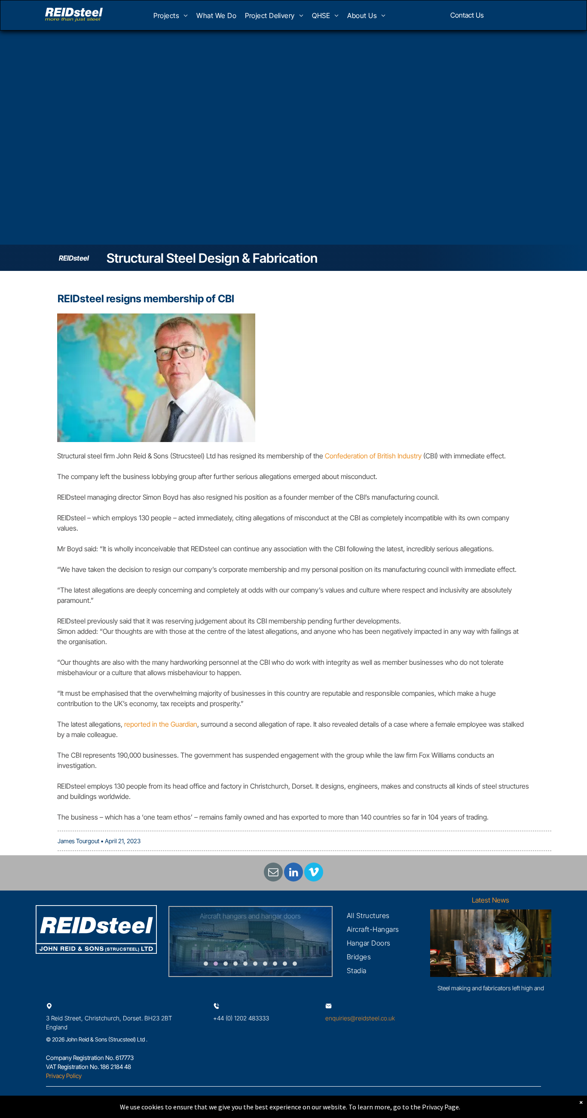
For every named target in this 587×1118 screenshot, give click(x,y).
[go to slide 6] (255, 963)
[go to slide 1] (206, 963)
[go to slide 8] (275, 963)
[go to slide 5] (245, 963)
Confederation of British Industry (373, 456)
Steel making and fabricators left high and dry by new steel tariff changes (490, 988)
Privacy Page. (441, 1107)
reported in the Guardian (160, 724)
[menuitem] (170, 18)
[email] (273, 873)
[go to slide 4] (235, 963)
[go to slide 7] (265, 963)
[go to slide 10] (295, 963)
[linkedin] (293, 873)
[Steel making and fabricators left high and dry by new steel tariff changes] (490, 943)
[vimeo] (313, 873)
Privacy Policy (64, 1075)
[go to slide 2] (216, 963)
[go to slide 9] (285, 963)
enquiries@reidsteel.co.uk (360, 1018)
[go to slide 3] (225, 963)
